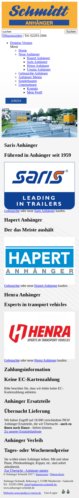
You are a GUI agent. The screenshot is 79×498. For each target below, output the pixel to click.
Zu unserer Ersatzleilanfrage (23, 431)
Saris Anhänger (44, 211)
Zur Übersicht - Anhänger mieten (26, 470)
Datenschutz (57, 474)
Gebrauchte (12, 211)
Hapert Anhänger (45, 286)
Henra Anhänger (45, 360)
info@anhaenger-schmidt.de (40, 484)
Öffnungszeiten (12, 35)
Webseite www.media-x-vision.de (22, 492)
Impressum (42, 474)
